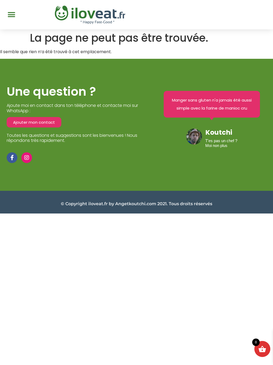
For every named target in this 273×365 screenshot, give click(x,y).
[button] (11, 15)
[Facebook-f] (12, 157)
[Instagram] (26, 157)
